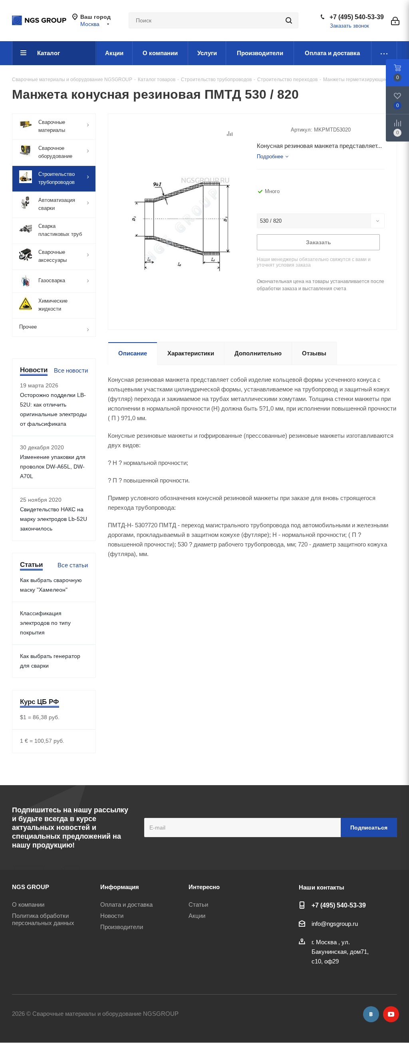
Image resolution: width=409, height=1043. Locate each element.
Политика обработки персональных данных (43, 919)
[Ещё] (384, 53)
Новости (111, 915)
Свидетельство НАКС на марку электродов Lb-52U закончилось (53, 519)
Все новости (71, 370)
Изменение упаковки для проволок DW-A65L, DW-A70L (52, 466)
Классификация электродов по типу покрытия (45, 623)
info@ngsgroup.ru (335, 923)
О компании (28, 904)
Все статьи (73, 565)
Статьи (198, 904)
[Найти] (288, 20)
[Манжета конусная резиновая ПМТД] (180, 225)
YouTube (391, 1014)
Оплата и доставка (126, 904)
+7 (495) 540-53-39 (357, 17)
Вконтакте (371, 1014)
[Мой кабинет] (395, 20)
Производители (121, 926)
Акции (197, 915)
